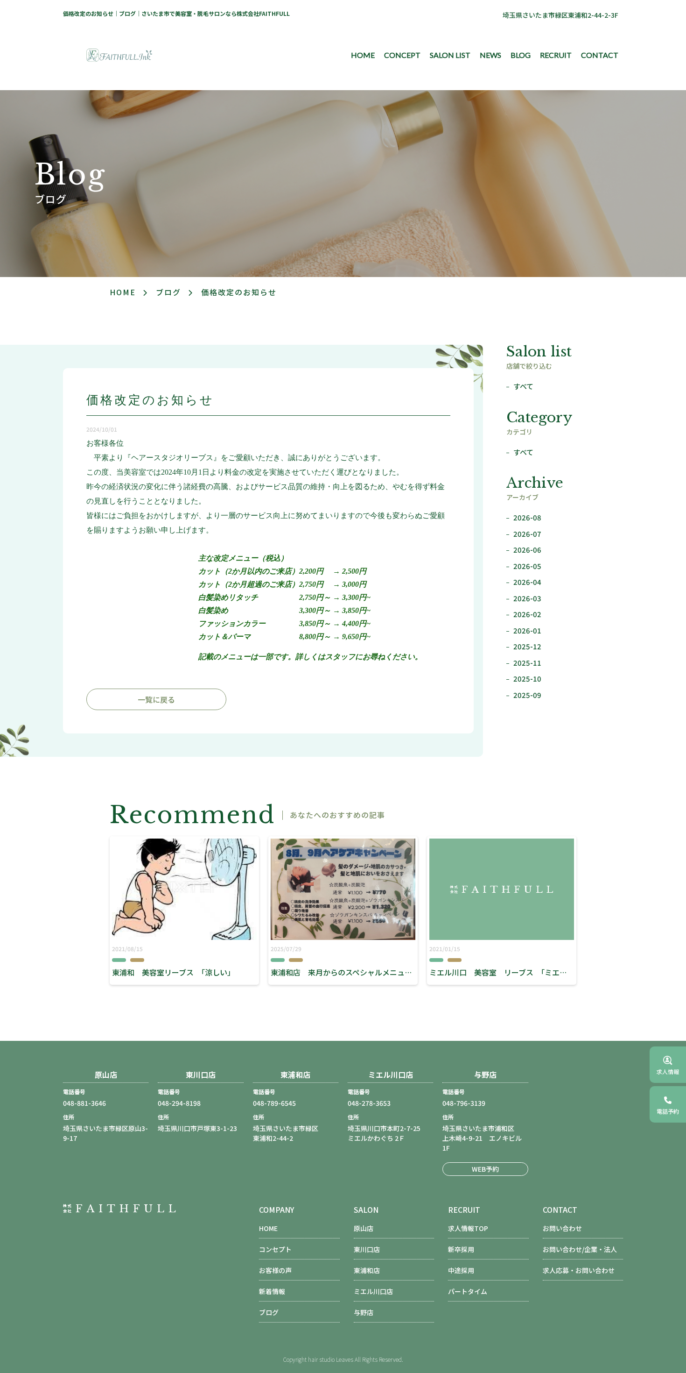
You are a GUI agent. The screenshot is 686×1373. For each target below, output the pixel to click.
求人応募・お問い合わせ (579, 1270)
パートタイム (467, 1291)
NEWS (490, 54)
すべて (523, 386)
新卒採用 (461, 1249)
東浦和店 (367, 1270)
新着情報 (272, 1291)
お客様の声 (275, 1270)
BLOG (521, 54)
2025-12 (527, 646)
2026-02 (527, 614)
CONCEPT (402, 54)
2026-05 (527, 566)
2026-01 (527, 630)
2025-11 (527, 663)
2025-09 (527, 695)
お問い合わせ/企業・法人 (580, 1249)
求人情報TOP (468, 1228)
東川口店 (367, 1249)
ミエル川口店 (373, 1291)
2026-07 (527, 534)
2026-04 (527, 582)
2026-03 (527, 598)
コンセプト (275, 1249)
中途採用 (461, 1270)
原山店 (363, 1228)
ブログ (168, 292)
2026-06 (527, 550)
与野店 (363, 1312)
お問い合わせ (562, 1228)
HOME (363, 54)
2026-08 (527, 517)
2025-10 (527, 678)
